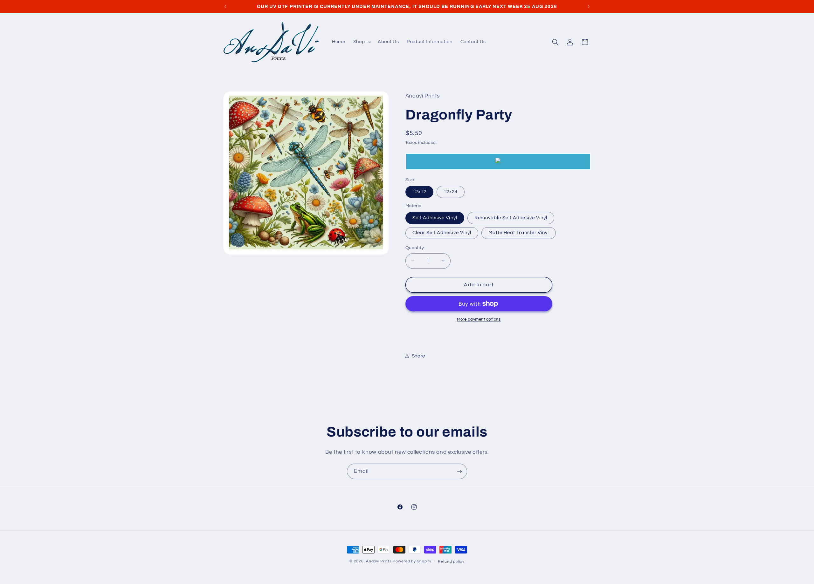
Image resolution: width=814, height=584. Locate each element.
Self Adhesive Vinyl (434, 217)
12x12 (419, 191)
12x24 (451, 191)
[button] (361, 42)
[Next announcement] (589, 6)
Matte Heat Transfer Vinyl (518, 232)
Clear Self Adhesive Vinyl (441, 232)
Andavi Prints (379, 561)
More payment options (479, 319)
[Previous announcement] (225, 6)
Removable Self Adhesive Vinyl (510, 217)
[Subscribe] (459, 471)
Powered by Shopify (412, 561)
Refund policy (451, 561)
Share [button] (418, 355)
